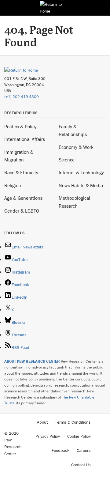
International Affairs (24, 139)
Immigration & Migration (19, 156)
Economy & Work (76, 147)
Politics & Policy (20, 126)
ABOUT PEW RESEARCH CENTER (32, 361)
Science (67, 160)
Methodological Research (74, 202)
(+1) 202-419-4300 (21, 96)
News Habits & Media (81, 185)
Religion (12, 185)
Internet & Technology (81, 172)
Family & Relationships (73, 130)
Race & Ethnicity (21, 172)
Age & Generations (23, 198)
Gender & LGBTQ (21, 211)
